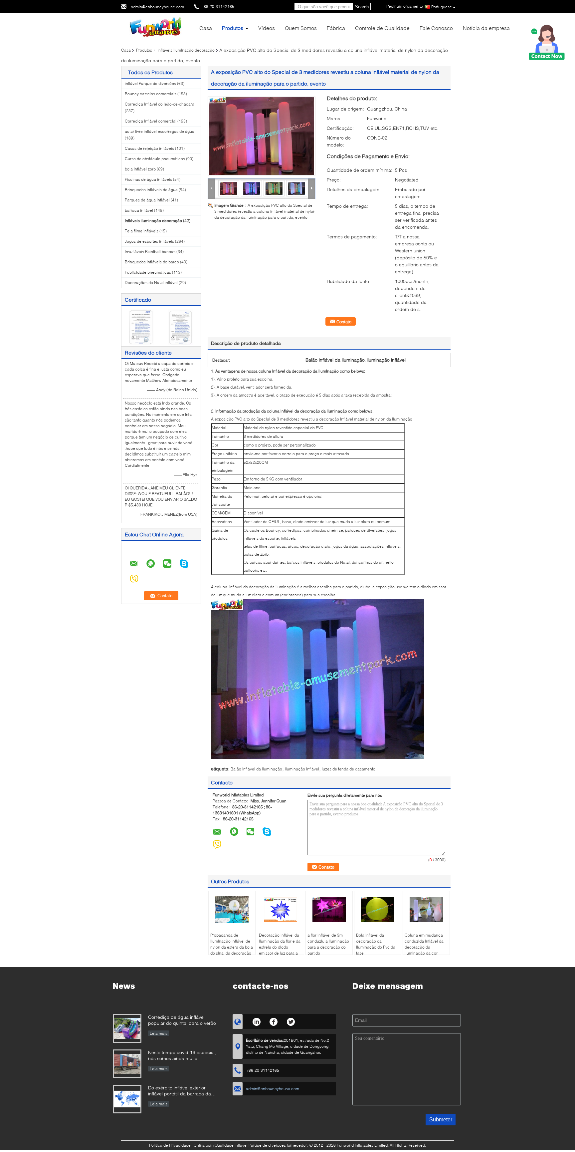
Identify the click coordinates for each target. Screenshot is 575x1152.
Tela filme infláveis (141, 230)
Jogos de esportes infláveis (149, 241)
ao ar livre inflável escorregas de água (159, 131)
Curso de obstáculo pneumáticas (155, 158)
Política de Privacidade (170, 1145)
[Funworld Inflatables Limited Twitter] (291, 1021)
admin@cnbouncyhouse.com (157, 6)
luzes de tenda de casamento (348, 768)
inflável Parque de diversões (150, 83)
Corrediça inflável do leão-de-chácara (159, 104)
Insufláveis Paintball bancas (150, 251)
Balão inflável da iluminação (256, 768)
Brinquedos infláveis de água (151, 189)
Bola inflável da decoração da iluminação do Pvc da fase (375, 944)
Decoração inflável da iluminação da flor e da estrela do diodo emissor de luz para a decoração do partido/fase (279, 950)
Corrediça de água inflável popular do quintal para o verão (182, 1020)
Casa (205, 28)
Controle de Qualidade (382, 28)
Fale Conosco (436, 28)
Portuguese (441, 6)
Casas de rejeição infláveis (149, 148)
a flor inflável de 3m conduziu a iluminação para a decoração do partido (328, 944)
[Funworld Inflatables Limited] (157, 26)
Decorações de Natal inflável (151, 282)
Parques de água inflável (147, 199)
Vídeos (266, 28)
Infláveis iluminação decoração (186, 50)
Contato (343, 321)
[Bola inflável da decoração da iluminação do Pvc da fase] (377, 909)
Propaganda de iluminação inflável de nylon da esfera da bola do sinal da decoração (231, 944)
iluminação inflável (302, 768)
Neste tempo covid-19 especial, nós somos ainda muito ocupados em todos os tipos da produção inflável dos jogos (182, 1055)
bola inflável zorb (140, 168)
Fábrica (336, 28)
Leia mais (158, 1033)
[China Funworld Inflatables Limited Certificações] (141, 326)
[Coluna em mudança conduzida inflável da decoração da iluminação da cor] (426, 909)
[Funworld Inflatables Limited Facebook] (274, 1021)
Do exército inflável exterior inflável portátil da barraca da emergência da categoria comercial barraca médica (179, 1091)
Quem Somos (301, 28)
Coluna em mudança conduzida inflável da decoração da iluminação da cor (424, 944)
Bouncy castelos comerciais (150, 93)
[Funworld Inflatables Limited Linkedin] (256, 1021)
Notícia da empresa (486, 28)
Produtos (232, 28)
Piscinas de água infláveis (148, 179)
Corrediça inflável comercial (150, 121)
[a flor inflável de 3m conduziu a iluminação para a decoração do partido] (329, 909)
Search (362, 6)
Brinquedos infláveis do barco (152, 261)
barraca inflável (139, 210)
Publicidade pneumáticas (148, 272)
